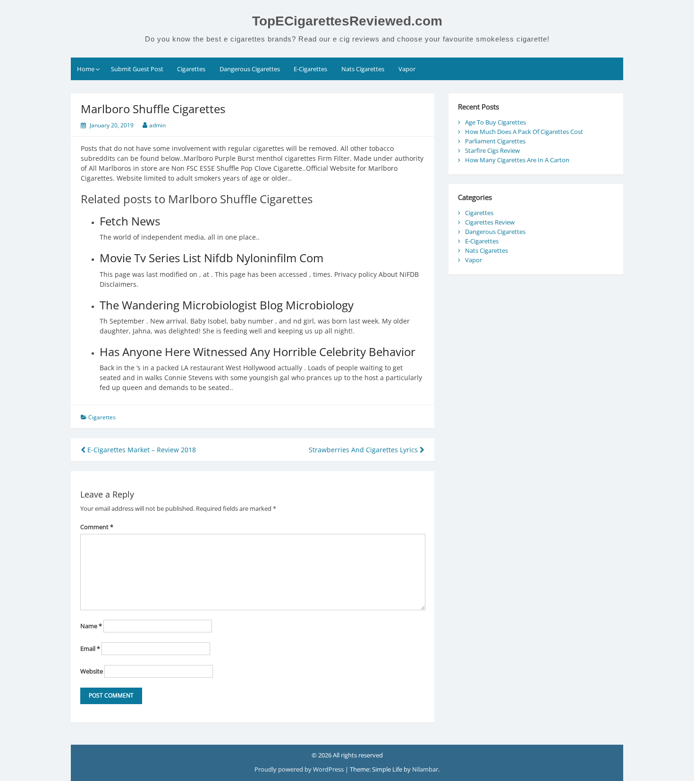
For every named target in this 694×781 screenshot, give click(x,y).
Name (91, 626)
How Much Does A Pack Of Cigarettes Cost (524, 131)
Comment (96, 527)
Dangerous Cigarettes (250, 69)
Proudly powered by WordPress (299, 769)
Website (91, 671)
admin (157, 125)
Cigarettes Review (490, 222)
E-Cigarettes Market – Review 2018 (140, 449)
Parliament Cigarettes (495, 141)
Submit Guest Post (137, 69)
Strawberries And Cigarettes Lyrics (364, 449)
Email (90, 648)
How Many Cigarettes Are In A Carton (517, 160)
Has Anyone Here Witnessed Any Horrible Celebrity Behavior (257, 351)
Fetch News (130, 221)
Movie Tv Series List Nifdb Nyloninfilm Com (211, 258)
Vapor (406, 69)
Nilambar (425, 769)
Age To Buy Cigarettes (495, 122)
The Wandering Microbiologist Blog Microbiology (227, 305)
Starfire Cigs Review (492, 150)
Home (85, 69)
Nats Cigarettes (362, 69)
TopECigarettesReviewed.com (347, 21)
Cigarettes (191, 69)
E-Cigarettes (310, 69)
